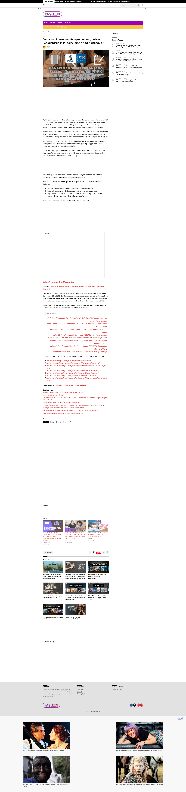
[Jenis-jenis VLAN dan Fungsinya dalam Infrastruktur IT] (53, 588)
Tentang (80, 689)
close (39, 8)
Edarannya (66, 282)
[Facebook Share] (90, 552)
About (46, 27)
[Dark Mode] (142, 5)
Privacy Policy (61, 27)
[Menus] (44, 5)
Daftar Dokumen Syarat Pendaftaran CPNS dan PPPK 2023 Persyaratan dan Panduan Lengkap (73, 405)
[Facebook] (131, 705)
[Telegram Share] (103, 552)
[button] (138, 5)
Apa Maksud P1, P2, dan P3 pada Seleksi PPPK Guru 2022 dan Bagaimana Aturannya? (70, 410)
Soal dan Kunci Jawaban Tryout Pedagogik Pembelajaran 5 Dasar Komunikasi (72, 373)
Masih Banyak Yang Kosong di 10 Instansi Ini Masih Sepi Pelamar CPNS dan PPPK (97, 534)
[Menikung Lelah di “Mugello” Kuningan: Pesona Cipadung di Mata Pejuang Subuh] (53, 567)
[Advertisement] (34, 36)
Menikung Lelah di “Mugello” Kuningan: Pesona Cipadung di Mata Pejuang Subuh (52, 576)
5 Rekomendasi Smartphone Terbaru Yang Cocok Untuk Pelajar (128, 80)
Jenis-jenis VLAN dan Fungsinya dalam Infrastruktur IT (53, 597)
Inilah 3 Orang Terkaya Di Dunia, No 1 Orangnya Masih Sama (97, 597)
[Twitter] (134, 705)
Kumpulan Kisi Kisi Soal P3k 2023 (53, 395)
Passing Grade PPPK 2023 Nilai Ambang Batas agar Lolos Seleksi (63, 392)
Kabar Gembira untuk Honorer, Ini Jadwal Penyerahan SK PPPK (63, 413)
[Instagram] (138, 705)
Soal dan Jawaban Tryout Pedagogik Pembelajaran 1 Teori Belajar (68, 361)
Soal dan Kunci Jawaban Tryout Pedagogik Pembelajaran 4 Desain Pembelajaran (73, 370)
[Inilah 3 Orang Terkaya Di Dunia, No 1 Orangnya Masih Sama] (98, 588)
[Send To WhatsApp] (107, 552)
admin (48, 46)
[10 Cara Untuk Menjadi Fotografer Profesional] (75, 609)
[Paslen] (52, 14)
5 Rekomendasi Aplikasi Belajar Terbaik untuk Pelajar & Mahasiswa (129, 60)
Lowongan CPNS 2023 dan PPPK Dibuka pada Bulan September (63, 408)
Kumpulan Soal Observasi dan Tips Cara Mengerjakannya (61, 402)
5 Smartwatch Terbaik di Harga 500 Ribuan (53, 618)
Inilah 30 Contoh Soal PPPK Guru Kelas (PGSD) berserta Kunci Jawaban (80, 335)
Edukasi (59, 23)
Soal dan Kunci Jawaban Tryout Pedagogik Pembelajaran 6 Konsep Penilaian (72, 375)
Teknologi (67, 23)
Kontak (52, 27)
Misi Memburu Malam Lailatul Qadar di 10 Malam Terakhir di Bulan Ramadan (75, 597)
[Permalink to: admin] (44, 47)
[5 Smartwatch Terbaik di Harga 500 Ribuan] (53, 609)
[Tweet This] (93, 552)
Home (46, 23)
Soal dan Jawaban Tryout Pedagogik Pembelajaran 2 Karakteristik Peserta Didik (73, 363)
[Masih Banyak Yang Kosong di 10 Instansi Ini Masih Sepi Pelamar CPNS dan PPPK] (98, 526)
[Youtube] (141, 705)
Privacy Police (81, 694)
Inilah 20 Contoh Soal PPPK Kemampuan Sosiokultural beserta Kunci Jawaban (77, 337)
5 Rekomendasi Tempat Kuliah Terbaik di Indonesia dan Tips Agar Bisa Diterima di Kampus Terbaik (129, 67)
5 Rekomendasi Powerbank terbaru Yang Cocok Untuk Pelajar (71, 1)
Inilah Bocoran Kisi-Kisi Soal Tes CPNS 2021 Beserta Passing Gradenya (80, 351)
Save (99, 552)
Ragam (52, 23)
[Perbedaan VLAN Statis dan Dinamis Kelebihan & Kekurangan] (98, 567)
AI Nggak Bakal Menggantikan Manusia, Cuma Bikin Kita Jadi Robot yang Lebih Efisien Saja (75, 576)
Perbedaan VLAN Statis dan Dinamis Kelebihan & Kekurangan (97, 576)
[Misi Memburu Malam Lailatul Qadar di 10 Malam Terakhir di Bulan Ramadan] (75, 588)
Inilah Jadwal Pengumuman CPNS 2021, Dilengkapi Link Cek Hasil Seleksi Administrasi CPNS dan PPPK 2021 (75, 535)
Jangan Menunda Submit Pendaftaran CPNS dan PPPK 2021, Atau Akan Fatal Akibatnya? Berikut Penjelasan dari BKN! (52, 536)
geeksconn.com (117, 689)
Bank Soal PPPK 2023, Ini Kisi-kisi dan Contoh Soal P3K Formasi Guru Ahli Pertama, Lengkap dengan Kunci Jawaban (75, 398)
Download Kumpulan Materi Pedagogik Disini (71, 385)
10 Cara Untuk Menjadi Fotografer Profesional (72, 618)
